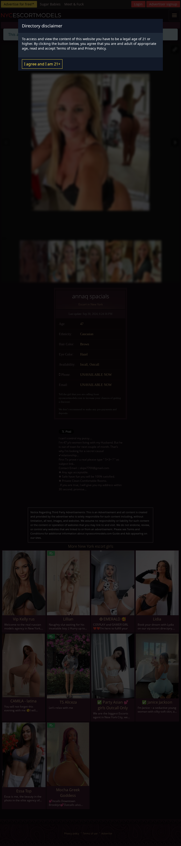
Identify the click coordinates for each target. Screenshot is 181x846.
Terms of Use (66, 48)
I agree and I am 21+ (42, 64)
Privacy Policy (95, 48)
